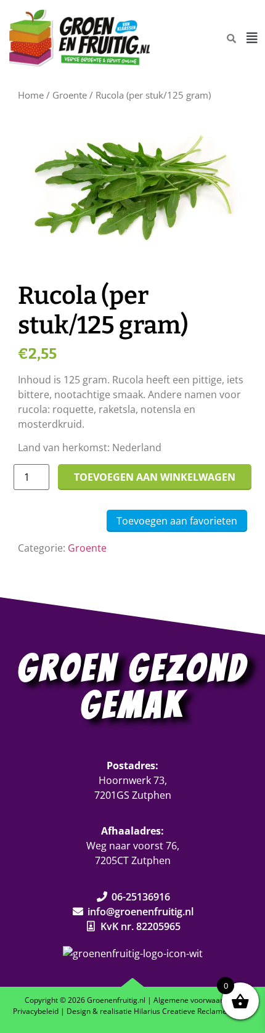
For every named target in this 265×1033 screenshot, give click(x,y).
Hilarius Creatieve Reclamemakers (193, 1011)
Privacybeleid (36, 1011)
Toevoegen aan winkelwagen (154, 477)
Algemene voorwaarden (194, 1000)
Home (31, 95)
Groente (69, 95)
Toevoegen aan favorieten (176, 521)
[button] (252, 38)
